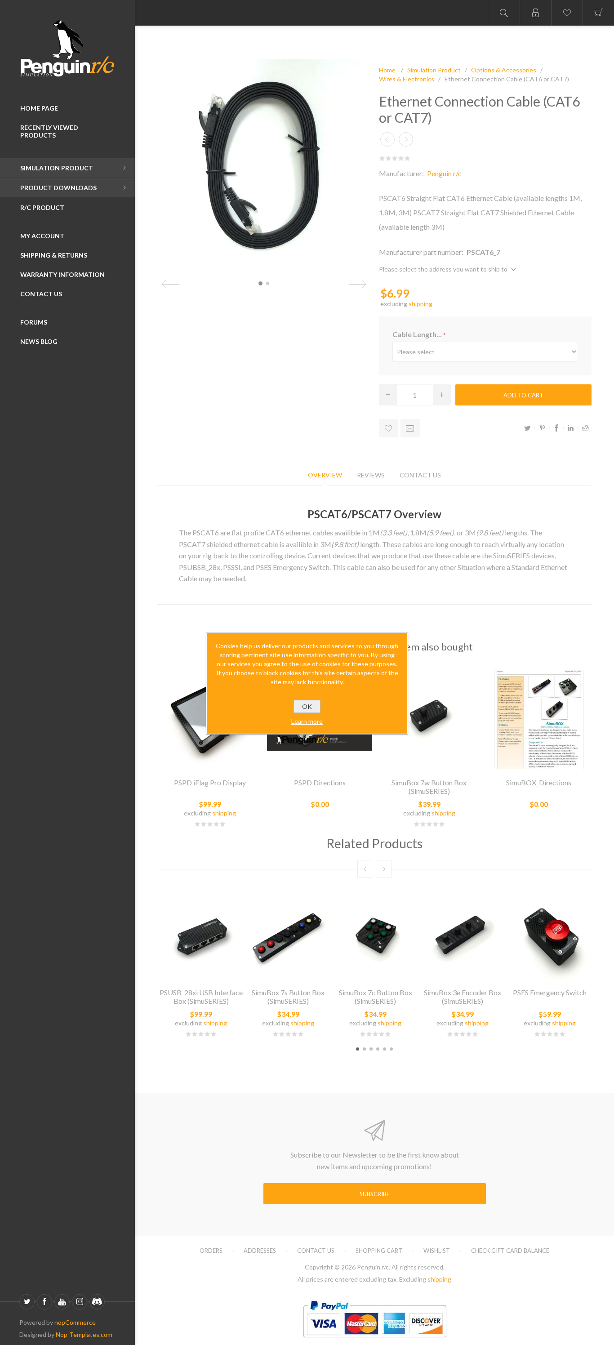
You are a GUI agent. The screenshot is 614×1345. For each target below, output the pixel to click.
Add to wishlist (388, 428)
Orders (211, 1250)
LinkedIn (570, 428)
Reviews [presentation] (371, 475)
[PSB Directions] (539, 716)
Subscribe (375, 1194)
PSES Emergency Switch (550, 992)
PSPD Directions (320, 782)
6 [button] (391, 1049)
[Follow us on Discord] (97, 1301)
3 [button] (371, 1049)
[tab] (325, 474)
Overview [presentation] (325, 475)
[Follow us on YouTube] (62, 1301)
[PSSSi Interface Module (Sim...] (387, 139)
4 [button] (377, 1049)
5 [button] (384, 1049)
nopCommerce (75, 1322)
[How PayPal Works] (374, 1341)
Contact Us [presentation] (420, 475)
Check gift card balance (510, 1250)
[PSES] (549, 935)
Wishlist (436, 1250)
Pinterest (542, 428)
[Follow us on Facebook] (44, 1301)
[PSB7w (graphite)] (429, 716)
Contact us (315, 1250)
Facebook (556, 428)
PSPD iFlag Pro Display (210, 782)
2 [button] (364, 1049)
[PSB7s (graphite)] (288, 935)
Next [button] (384, 869)
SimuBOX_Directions (538, 782)
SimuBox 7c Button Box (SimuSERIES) (375, 996)
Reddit (585, 428)
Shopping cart (379, 1250)
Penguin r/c (444, 173)
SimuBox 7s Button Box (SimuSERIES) (288, 996)
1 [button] (357, 1049)
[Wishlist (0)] (567, 13)
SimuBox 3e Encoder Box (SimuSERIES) (462, 996)
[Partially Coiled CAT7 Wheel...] (406, 139)
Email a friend (410, 428)
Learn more (307, 721)
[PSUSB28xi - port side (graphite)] (201, 935)
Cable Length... (417, 334)
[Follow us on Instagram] (79, 1301)
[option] (201, 964)
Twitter (527, 428)
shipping (420, 303)
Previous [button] (364, 869)
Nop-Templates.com (84, 1334)
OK (307, 706)
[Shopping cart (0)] (598, 13)
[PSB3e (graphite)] (462, 935)
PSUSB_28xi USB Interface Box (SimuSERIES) (201, 996)
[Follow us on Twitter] (27, 1301)
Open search (504, 13)
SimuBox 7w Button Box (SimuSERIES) (429, 786)
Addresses (260, 1250)
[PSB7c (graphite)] (375, 935)
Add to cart (523, 395)
